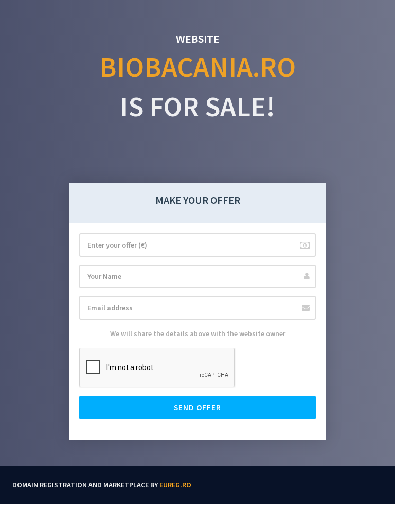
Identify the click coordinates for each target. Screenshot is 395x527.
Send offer (197, 407)
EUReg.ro (175, 484)
